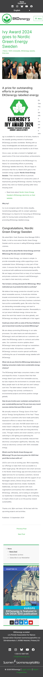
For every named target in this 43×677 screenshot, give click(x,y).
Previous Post (21, 529)
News (5, 51)
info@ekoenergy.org (21, 656)
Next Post (21, 534)
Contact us (22, 3)
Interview (5, 53)
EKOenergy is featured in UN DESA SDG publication (21, 612)
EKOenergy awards (28, 51)
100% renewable (14, 51)
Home (22, 2)
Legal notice (27, 669)
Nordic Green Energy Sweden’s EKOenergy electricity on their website (21, 195)
